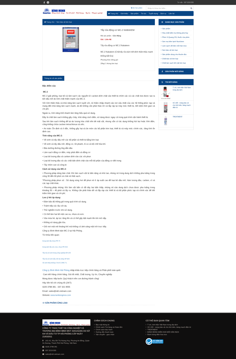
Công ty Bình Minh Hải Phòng (55, 270)
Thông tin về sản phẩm (53, 78)
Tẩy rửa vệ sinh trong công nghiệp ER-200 (56, 253)
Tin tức (143, 13)
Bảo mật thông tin (102, 325)
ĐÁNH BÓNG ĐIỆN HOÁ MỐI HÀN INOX (163, 332)
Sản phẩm (135, 13)
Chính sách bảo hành (103, 330)
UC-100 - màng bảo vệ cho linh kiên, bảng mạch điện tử (182, 105)
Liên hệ (171, 13)
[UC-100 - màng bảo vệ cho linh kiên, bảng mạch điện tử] (166, 107)
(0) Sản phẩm (137, 8)
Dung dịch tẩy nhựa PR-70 (51, 241)
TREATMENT (177, 117)
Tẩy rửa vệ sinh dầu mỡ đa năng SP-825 (56, 259)
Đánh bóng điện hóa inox (157, 334)
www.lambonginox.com (61, 295)
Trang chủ (114, 13)
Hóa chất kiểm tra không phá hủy (175, 33)
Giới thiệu (124, 13)
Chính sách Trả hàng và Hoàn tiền (108, 327)
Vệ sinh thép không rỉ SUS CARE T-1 (54, 263)
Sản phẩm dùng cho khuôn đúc (174, 54)
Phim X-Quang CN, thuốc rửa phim (175, 37)
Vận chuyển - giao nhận (104, 334)
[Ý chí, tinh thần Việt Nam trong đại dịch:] (166, 92)
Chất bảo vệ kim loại (170, 59)
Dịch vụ (163, 13)
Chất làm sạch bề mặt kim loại (174, 63)
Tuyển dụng (153, 13)
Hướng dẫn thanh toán (104, 332)
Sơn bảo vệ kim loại (64, 22)
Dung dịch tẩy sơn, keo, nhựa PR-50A (55, 247)
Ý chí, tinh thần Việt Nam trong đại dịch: (162, 325)
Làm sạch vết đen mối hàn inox (174, 46)
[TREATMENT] (166, 121)
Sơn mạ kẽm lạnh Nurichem (173, 41)
